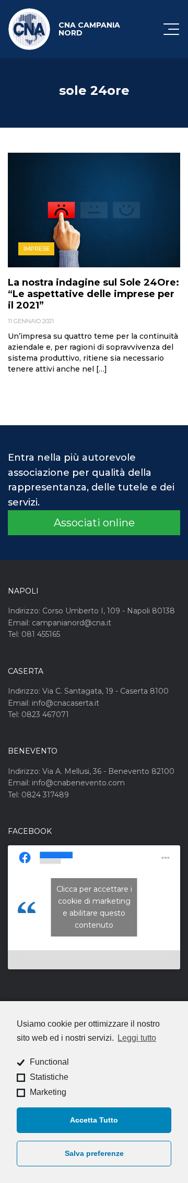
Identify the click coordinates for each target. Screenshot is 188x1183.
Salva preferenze (94, 1153)
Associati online (94, 522)
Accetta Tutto (94, 1120)
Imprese (37, 248)
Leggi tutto (137, 1037)
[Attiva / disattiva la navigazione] (171, 29)
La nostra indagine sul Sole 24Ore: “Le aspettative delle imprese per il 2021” (93, 294)
